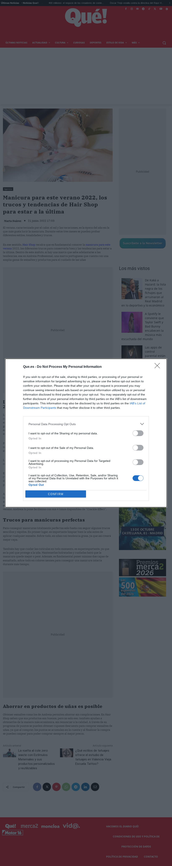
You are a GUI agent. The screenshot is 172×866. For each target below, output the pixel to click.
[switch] (138, 433)
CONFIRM (56, 494)
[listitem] (86, 424)
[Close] (159, 367)
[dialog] (86, 433)
